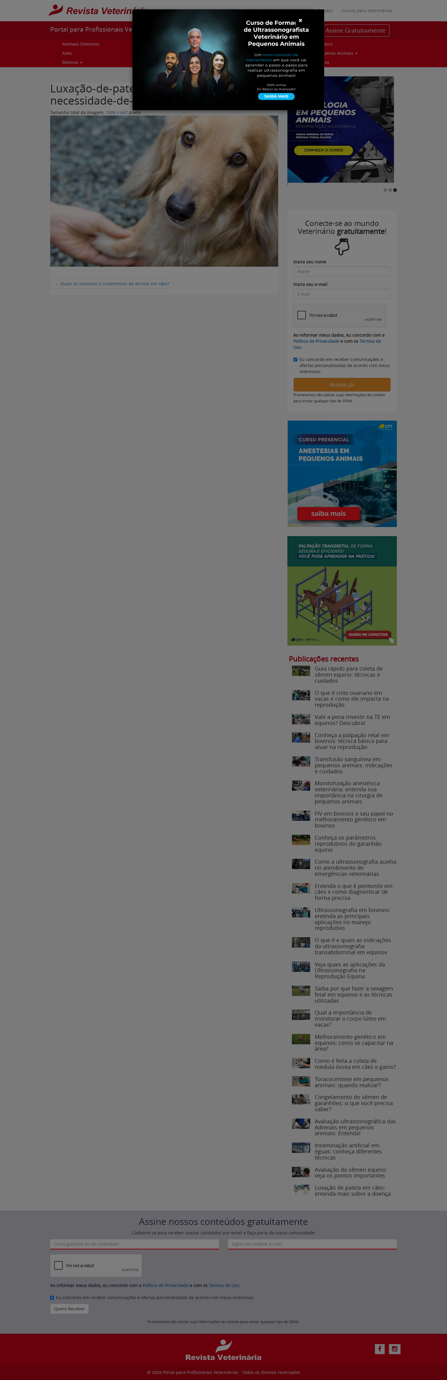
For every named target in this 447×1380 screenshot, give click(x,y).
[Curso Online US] (228, 59)
